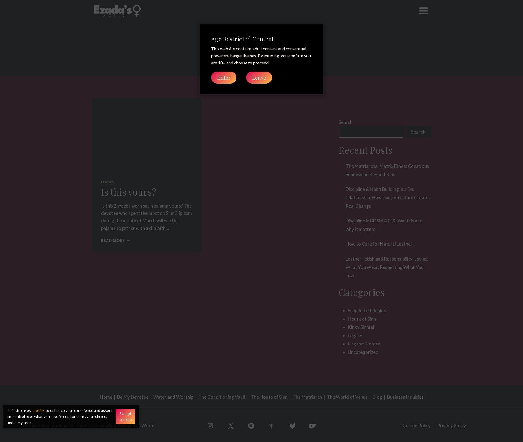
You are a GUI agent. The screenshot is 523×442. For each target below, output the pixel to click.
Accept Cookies (125, 416)
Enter (223, 77)
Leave (259, 77)
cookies (38, 410)
